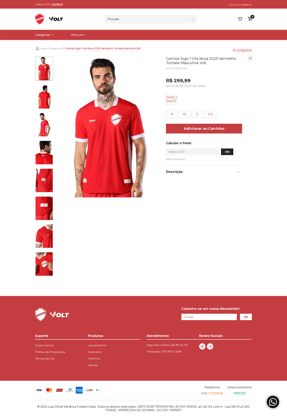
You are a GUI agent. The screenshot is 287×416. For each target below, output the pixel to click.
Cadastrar (246, 4)
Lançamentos (97, 345)
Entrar (233, 4)
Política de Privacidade (50, 351)
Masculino (78, 35)
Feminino (94, 358)
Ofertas (93, 365)
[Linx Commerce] (212, 393)
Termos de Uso (45, 358)
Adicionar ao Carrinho (204, 128)
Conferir (57, 4)
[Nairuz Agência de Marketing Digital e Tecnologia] (240, 393)
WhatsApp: (164, 351)
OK (227, 152)
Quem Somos (44, 345)
